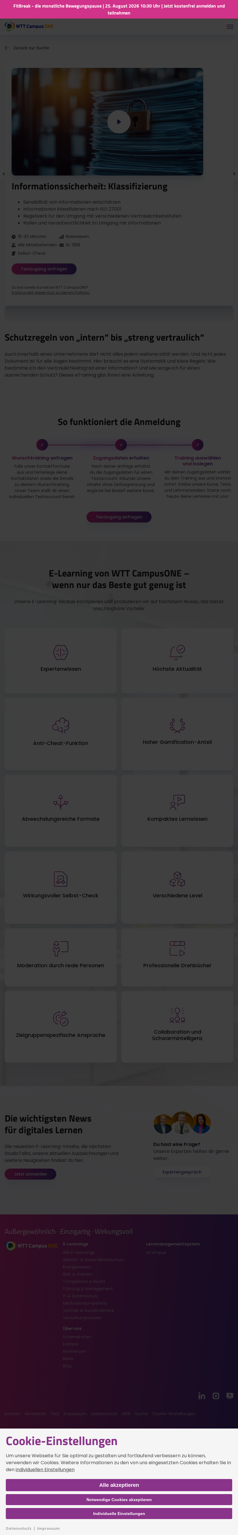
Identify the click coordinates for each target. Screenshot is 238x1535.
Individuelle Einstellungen (119, 1513)
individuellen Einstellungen (45, 1469)
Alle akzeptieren (119, 1485)
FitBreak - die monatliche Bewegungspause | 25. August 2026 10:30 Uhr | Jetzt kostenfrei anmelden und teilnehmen (119, 9)
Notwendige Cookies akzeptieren (119, 1499)
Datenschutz (18, 1528)
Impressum (48, 1528)
